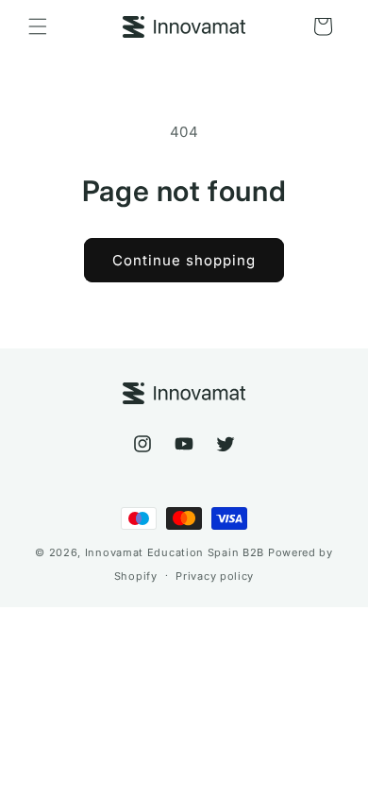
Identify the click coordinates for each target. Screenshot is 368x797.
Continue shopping (184, 260)
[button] (38, 26)
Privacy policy (215, 576)
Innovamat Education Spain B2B (174, 552)
